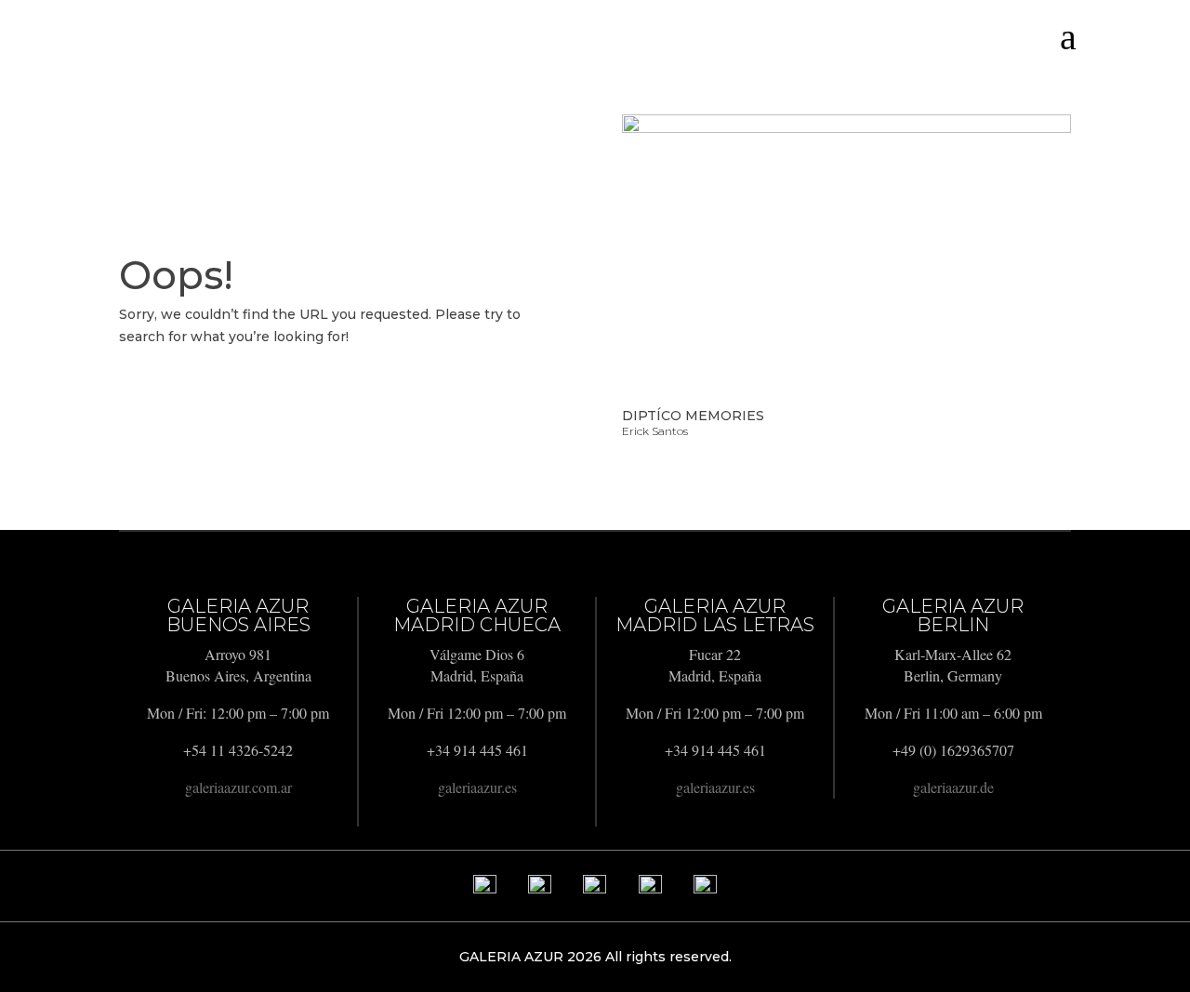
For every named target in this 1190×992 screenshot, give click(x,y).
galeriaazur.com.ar (238, 787)
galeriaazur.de (953, 787)
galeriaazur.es (477, 787)
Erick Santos (655, 431)
